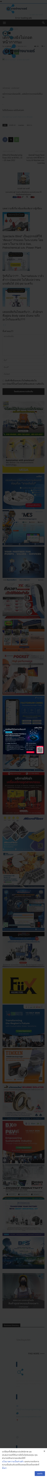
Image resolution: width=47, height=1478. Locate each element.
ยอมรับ (39, 1474)
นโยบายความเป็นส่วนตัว (13, 1461)
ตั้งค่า (4, 1468)
